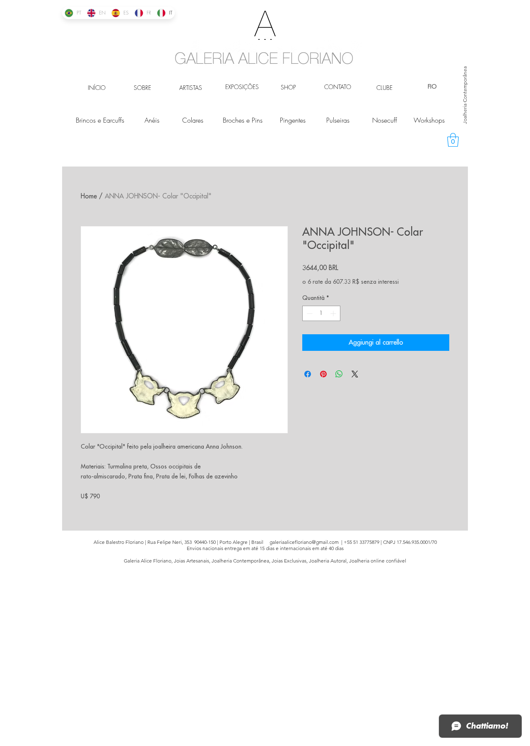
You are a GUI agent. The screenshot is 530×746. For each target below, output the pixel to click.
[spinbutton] (321, 313)
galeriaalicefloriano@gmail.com (304, 542)
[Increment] (334, 313)
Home (89, 196)
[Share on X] (355, 374)
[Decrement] (309, 313)
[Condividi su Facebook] (308, 374)
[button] (453, 140)
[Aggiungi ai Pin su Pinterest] (323, 374)
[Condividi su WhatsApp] (339, 374)
